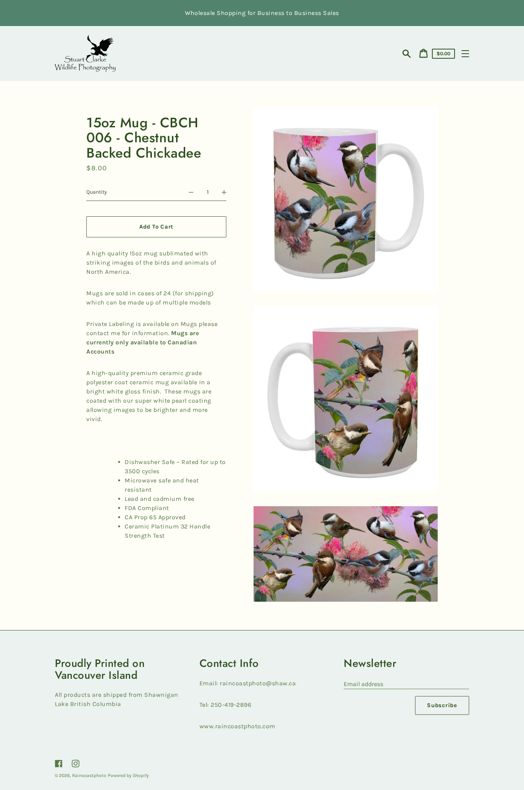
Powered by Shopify (128, 775)
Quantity (96, 192)
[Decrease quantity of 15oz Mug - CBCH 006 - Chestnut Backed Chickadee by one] (191, 192)
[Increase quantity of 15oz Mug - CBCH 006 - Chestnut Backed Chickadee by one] (224, 192)
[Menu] (465, 53)
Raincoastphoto (89, 775)
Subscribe (442, 705)
